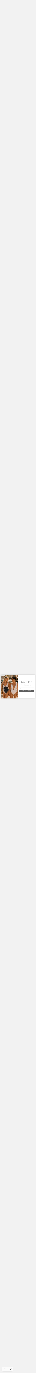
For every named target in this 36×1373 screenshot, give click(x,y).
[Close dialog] (34, 675)
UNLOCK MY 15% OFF (26, 690)
